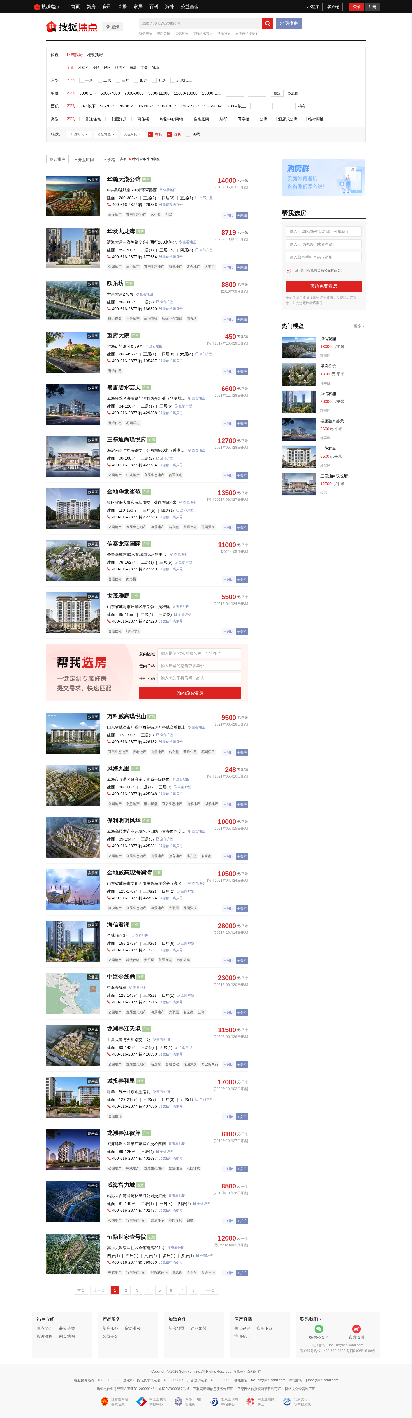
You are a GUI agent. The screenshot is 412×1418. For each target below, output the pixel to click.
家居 (138, 6)
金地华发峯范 (124, 491)
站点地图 (67, 1336)
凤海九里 (118, 768)
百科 (153, 6)
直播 (122, 6)
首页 (75, 6)
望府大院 (118, 335)
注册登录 (242, 1336)
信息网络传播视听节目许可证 (259, 1389)
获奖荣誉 (67, 1328)
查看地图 (170, 190)
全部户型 (206, 198)
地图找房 (289, 23)
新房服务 (110, 1328)
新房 (91, 6)
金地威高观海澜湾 (129, 872)
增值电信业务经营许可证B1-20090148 (126, 1389)
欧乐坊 (115, 283)
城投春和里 (121, 1081)
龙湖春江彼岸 (124, 1133)
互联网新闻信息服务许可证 (213, 1389)
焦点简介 (44, 1328)
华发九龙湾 (121, 231)
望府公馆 (163, 34)
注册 (372, 6)
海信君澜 (181, 34)
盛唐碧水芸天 (203, 34)
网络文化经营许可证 (300, 1389)
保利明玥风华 (124, 820)
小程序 (313, 6)
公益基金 (190, 6)
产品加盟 (199, 1328)
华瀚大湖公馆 (124, 179)
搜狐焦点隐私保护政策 (324, 270)
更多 (358, 326)
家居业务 (133, 1328)
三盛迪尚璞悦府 (247, 34)
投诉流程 (44, 1336)
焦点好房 (242, 1328)
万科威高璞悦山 (126, 716)
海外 (169, 6)
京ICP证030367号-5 (174, 1389)
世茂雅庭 (224, 34)
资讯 (106, 6)
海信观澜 (145, 34)
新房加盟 (176, 1328)
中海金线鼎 (121, 977)
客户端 (333, 6)
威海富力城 (121, 1185)
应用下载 (264, 1328)
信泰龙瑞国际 (124, 543)
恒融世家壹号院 (126, 1237)
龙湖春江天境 (124, 1029)
